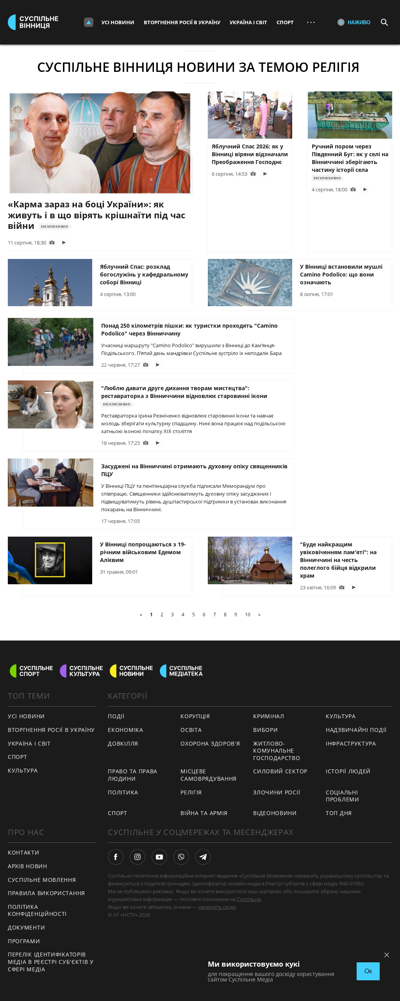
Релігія (191, 792)
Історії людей (348, 771)
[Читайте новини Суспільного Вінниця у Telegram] (203, 857)
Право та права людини (132, 774)
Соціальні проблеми (342, 796)
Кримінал (268, 716)
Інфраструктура (351, 743)
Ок (368, 971)
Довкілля (123, 743)
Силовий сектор (280, 771)
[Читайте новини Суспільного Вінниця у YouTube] (159, 857)
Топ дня (339, 813)
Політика (123, 792)
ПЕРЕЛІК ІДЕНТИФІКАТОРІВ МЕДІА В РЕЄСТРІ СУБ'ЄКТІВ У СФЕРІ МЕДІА (51, 961)
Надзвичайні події (356, 729)
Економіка (125, 729)
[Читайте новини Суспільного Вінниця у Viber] (181, 857)
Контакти (23, 852)
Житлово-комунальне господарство (276, 751)
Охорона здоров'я (210, 743)
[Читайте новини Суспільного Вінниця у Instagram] (137, 857)
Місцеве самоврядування (208, 774)
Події (116, 716)
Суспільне (249, 899)
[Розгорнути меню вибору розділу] (88, 22)
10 (247, 614)
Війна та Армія (204, 813)
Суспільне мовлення (42, 879)
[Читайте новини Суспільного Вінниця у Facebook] (115, 857)
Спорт (285, 22)
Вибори (265, 729)
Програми (24, 941)
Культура (23, 770)
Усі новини (118, 22)
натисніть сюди (217, 906)
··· (311, 22)
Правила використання (46, 893)
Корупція (195, 716)
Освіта (191, 729)
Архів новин (27, 866)
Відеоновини (275, 813)
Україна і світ (248, 22)
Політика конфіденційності (37, 910)
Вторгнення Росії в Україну (182, 22)
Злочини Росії (276, 792)
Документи (26, 927)
